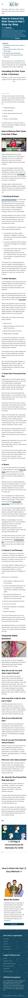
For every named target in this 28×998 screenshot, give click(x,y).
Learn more (17, 37)
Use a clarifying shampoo (9, 199)
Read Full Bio (14, 924)
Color (17, 9)
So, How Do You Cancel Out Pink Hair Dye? (13, 56)
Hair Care (11, 9)
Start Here (5, 9)
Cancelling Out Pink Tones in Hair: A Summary (14, 46)
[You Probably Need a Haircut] (14, 4)
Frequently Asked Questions (12, 53)
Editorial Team (9, 27)
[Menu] (2, 4)
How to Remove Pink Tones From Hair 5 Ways (13, 50)
